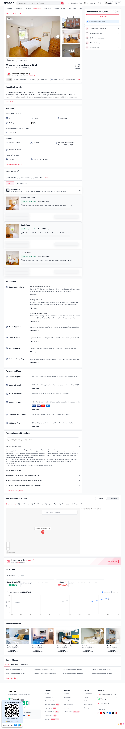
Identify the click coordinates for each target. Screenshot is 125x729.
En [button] (101, 3)
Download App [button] (76, 3)
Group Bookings (50, 704)
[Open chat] (121, 725)
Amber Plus (67, 701)
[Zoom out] (8, 546)
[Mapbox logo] (10, 552)
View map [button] (32, 75)
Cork (20, 13)
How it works (49, 697)
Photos (11, 60)
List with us (48, 708)
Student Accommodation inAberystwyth (45, 673)
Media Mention (68, 704)
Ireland (14, 13)
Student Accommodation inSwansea (102, 673)
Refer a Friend (49, 701)
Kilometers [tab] (113, 498)
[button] (22, 700)
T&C (85, 701)
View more (35, 380)
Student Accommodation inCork (14, 669)
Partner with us (49, 712)
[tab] (10, 504)
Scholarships (68, 711)
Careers (47, 719)
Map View (23, 60)
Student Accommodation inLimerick (44, 669)
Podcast (66, 694)
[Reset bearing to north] (8, 548)
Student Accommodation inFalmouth (73, 673)
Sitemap (86, 708)
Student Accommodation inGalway (73, 669)
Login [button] (109, 3)
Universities (48, 715)
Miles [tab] (101, 498)
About (47, 694)
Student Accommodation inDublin (101, 669)
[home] (9, 3)
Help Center (88, 694)
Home (7, 13)
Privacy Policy (88, 704)
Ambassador (68, 708)
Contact (86, 697)
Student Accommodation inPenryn (15, 673)
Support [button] (90, 3)
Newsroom (67, 697)
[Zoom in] (8, 543)
